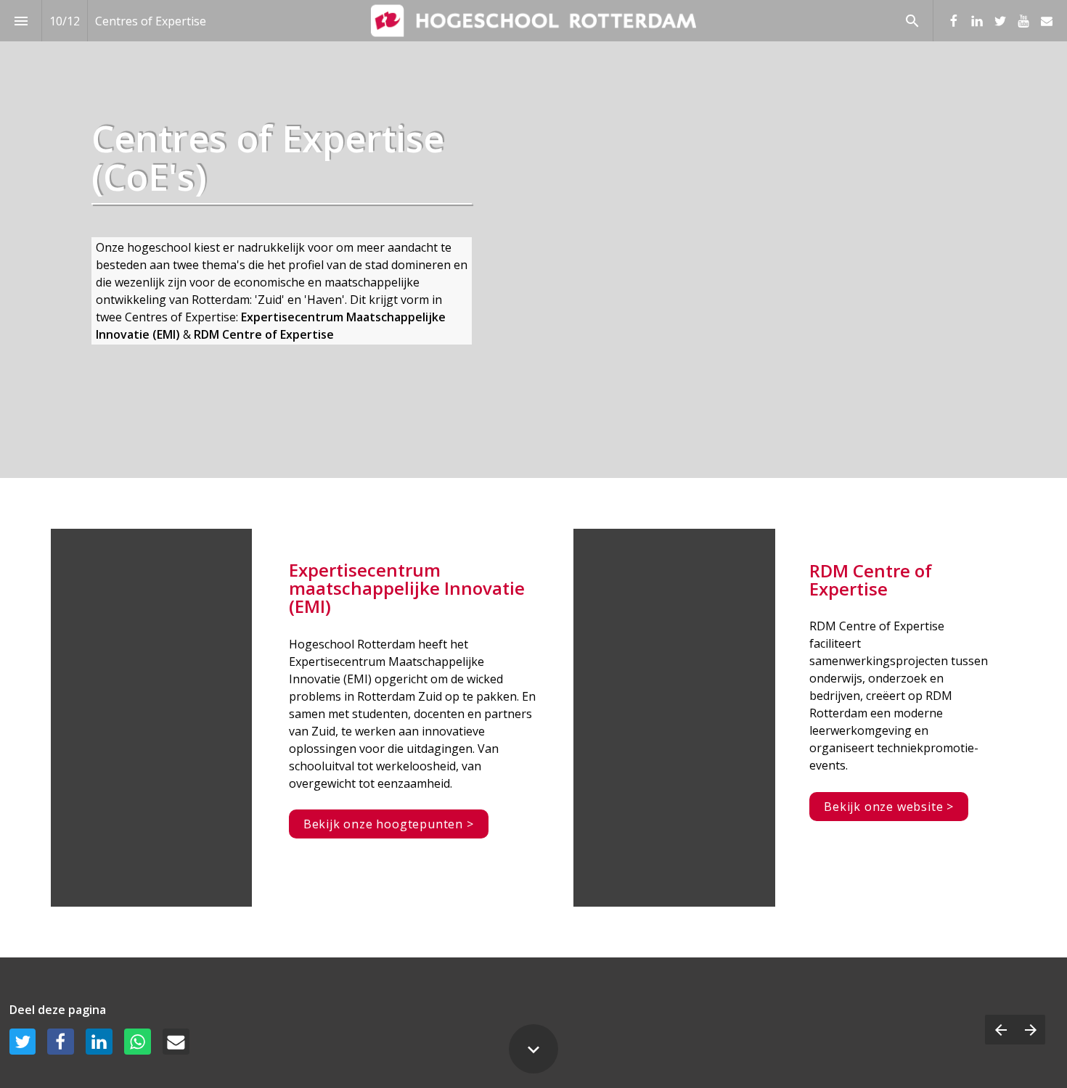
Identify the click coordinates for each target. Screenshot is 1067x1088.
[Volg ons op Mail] (1047, 21)
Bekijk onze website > (889, 807)
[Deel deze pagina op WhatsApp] (137, 1042)
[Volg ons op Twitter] (1000, 21)
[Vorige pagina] (1000, 1029)
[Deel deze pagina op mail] (176, 1042)
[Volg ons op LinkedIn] (977, 21)
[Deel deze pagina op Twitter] (22, 1042)
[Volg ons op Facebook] (954, 21)
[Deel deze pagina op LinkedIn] (99, 1042)
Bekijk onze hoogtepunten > (388, 824)
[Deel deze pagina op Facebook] (60, 1042)
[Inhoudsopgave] (20, 20)
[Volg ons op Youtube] (1023, 21)
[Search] (912, 20)
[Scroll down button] (533, 1048)
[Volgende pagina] (1030, 1029)
